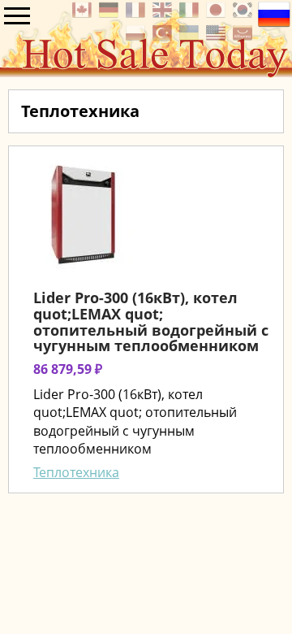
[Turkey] (164, 37)
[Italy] (191, 15)
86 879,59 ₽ (67, 369)
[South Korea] (244, 15)
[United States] (218, 37)
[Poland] (137, 37)
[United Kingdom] (164, 15)
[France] (137, 15)
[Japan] (218, 15)
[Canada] (84, 15)
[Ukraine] (191, 37)
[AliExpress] (244, 37)
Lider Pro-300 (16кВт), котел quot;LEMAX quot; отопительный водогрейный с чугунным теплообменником (150, 321)
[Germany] (110, 15)
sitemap (24, 512)
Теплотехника (76, 472)
